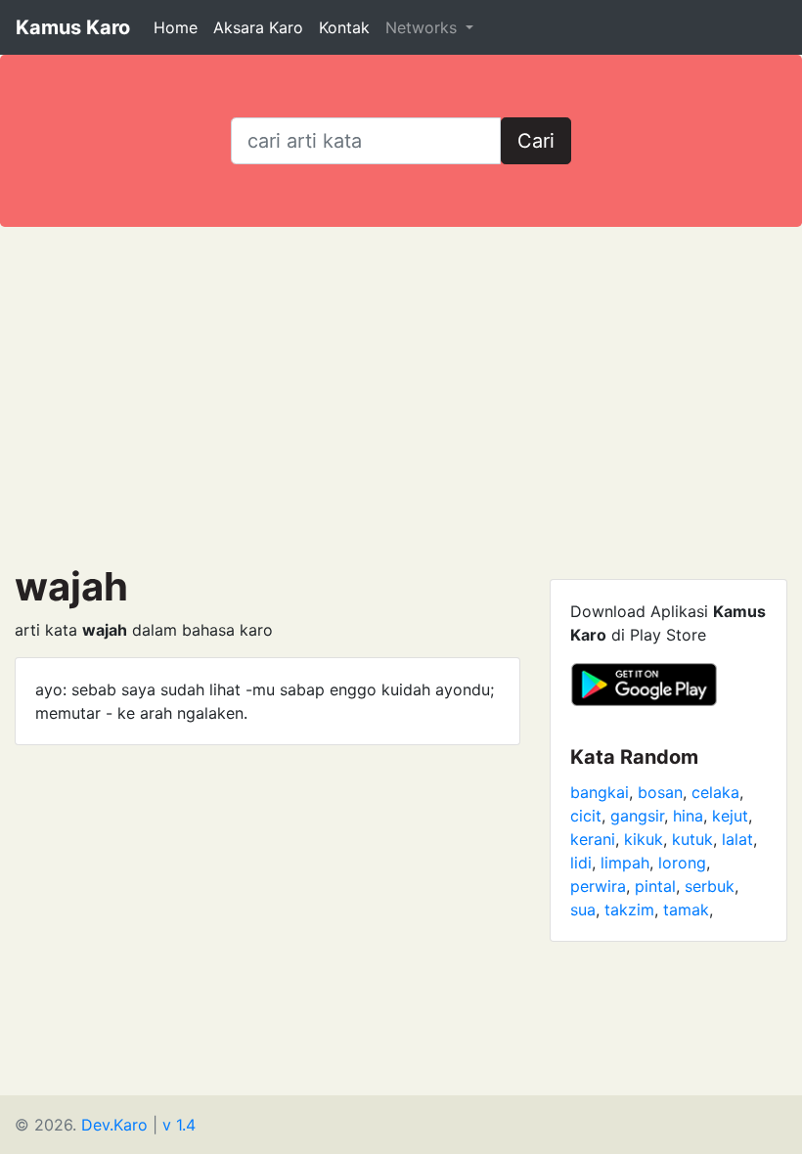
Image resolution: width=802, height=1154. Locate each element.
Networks (423, 27)
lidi (581, 862)
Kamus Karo (73, 27)
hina (688, 815)
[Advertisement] (401, 395)
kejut (730, 815)
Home (176, 27)
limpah (625, 862)
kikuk (643, 839)
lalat (737, 839)
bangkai (599, 792)
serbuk (710, 886)
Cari (536, 141)
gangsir (637, 815)
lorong (682, 862)
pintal (655, 886)
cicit (586, 815)
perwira (598, 886)
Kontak (344, 27)
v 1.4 (179, 1124)
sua (583, 909)
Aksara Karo (258, 27)
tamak (686, 909)
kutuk (692, 839)
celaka (715, 792)
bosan (660, 792)
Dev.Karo (114, 1124)
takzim (629, 909)
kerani (592, 839)
